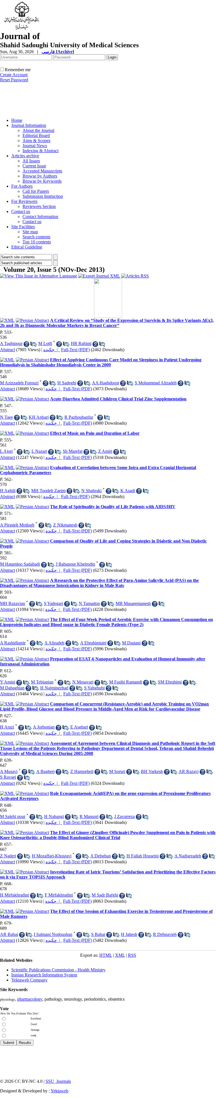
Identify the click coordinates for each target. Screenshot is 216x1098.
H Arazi (7, 727)
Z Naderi (8, 855)
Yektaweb (59, 1090)
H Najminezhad (54, 687)
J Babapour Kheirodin (75, 564)
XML (120, 955)
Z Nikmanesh (65, 525)
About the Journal (38, 130)
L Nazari (39, 451)
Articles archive (25, 155)
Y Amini (7, 682)
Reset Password (14, 79)
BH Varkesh (152, 771)
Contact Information (40, 216)
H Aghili (7, 490)
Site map (30, 231)
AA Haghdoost (105, 382)
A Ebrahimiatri (93, 642)
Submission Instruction (42, 196)
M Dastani (131, 642)
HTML (105, 955)
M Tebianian (42, 682)
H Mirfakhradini (14, 895)
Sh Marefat (72, 451)
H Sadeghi (66, 382)
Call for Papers (35, 191)
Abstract (7, 349)
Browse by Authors (39, 176)
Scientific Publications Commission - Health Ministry (58, 969)
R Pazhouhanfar (78, 417)
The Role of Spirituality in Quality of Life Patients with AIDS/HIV (113, 506)
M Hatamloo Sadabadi (20, 564)
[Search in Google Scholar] (26, 344)
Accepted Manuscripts (42, 171)
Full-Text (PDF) (75, 349)
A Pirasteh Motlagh (17, 525)
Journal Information (28, 125)
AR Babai (9, 934)
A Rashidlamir (13, 642)
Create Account (14, 74)
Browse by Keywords (42, 181)
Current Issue (34, 165)
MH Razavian (12, 603)
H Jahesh (129, 934)
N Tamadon (89, 603)
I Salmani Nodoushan (53, 934)
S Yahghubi (94, 687)
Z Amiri (105, 451)
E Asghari (79, 727)
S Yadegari (53, 603)
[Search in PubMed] (33, 344)
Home (16, 120)
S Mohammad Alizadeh (156, 382)
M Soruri (117, 771)
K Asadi (127, 490)
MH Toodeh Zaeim (48, 490)
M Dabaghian (12, 687)
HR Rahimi (81, 343)
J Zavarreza (124, 816)
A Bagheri (45, 771)
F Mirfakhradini (59, 895)
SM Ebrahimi (170, 682)
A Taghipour (11, 343)
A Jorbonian (44, 727)
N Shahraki (91, 490)
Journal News (34, 145)
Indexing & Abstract (40, 150)
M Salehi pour (12, 816)
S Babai (98, 934)
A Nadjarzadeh (187, 855)
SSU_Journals (58, 1081)
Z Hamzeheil (81, 771)
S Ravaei (8, 777)
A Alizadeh (54, 642)
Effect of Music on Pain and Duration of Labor (95, 433)
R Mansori (89, 816)
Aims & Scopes (36, 140)
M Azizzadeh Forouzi (19, 382)
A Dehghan (100, 855)
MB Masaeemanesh (133, 603)
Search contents (36, 236)
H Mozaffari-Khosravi (51, 855)
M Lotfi (45, 343)
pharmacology (29, 999)
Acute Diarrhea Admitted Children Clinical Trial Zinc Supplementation (118, 398)
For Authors (22, 186)
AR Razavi (189, 771)
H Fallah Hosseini (143, 855)
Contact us (20, 211)
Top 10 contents (36, 241)
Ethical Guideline (26, 247)
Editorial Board (36, 135)
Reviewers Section (39, 206)
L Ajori (6, 451)
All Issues (31, 160)
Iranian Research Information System (44, 974)
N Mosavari (82, 682)
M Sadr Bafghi (105, 895)
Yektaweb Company (29, 980)
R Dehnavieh (165, 934)
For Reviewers (24, 201)
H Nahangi (54, 816)
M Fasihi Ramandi (125, 682)
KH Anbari (39, 417)
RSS (132, 955)
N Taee (6, 417)
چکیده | (51, 349)
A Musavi (8, 771)
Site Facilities (23, 226)
